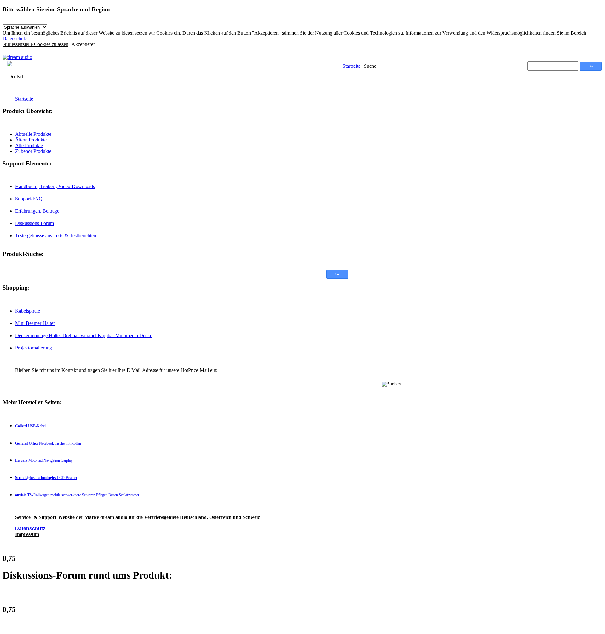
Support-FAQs (29, 198)
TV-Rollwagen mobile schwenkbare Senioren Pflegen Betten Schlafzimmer (77, 495)
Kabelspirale (27, 311)
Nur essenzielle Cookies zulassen (35, 44)
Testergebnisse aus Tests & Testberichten (55, 235)
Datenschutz (15, 38)
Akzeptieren (84, 44)
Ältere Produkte (31, 139)
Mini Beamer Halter (35, 323)
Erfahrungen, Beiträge (37, 211)
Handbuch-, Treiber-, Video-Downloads (55, 186)
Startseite (351, 66)
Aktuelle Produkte (33, 134)
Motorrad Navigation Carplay (43, 460)
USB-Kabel (30, 426)
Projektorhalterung (33, 347)
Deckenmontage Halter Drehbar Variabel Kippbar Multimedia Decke (83, 335)
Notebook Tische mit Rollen (48, 443)
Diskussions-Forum (34, 223)
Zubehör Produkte (33, 151)
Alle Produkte (29, 145)
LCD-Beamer (46, 478)
